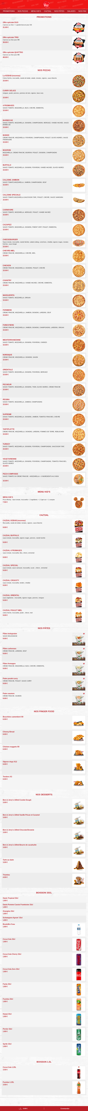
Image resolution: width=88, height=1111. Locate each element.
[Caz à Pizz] (46, 4)
